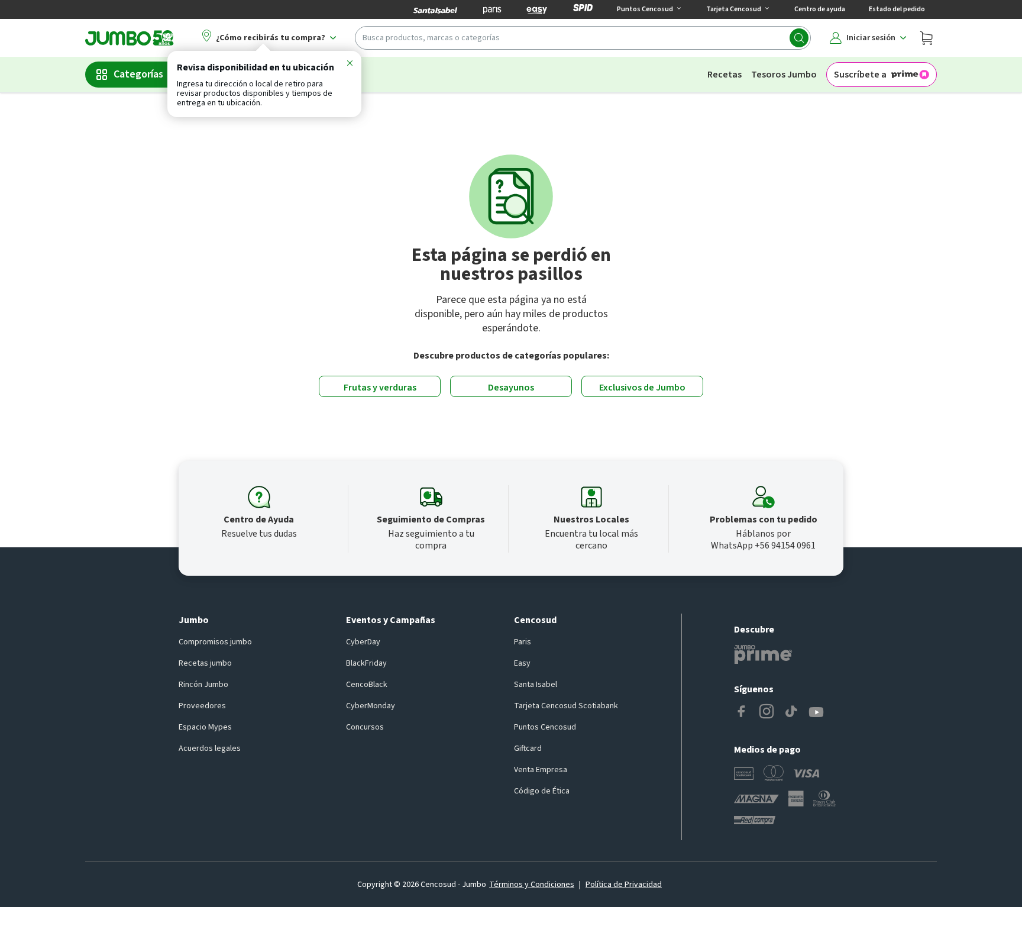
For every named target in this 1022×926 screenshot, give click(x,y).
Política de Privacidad (624, 884)
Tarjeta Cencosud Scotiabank (566, 706)
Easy (522, 663)
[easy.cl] (537, 9)
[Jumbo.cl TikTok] (791, 712)
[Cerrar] (349, 65)
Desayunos (511, 387)
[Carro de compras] (926, 38)
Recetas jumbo (205, 663)
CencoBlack (366, 685)
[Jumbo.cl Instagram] (766, 712)
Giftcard (528, 748)
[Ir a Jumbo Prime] (763, 654)
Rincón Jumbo (203, 685)
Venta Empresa (540, 770)
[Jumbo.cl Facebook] (741, 712)
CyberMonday (370, 706)
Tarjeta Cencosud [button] (733, 9)
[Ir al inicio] (129, 38)
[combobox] (583, 38)
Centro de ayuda (819, 9)
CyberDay (363, 642)
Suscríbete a (860, 74)
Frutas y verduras (380, 387)
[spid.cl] (583, 9)
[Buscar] (799, 37)
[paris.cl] (492, 9)
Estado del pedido (897, 9)
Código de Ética (542, 791)
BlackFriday (366, 663)
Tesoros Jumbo (784, 74)
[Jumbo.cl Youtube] (816, 712)
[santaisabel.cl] (435, 9)
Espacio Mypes (205, 727)
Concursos (365, 727)
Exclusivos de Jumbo (642, 387)
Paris (522, 642)
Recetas (724, 74)
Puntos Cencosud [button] (645, 9)
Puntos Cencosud (545, 727)
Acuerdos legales (210, 748)
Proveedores (202, 706)
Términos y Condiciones (531, 884)
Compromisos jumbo (215, 642)
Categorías (138, 74)
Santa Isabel (535, 685)
